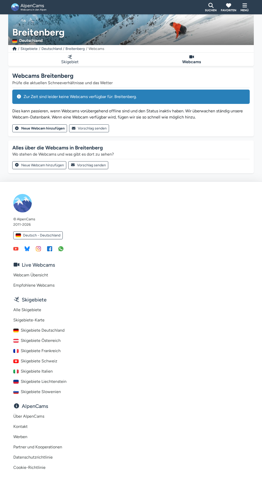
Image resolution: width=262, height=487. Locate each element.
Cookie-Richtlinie (29, 467)
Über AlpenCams (28, 416)
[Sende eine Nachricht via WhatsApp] (60, 248)
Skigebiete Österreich (41, 340)
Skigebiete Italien (37, 371)
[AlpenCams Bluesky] (27, 248)
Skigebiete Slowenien (41, 391)
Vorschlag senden (92, 128)
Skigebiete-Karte (29, 320)
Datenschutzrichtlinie (33, 457)
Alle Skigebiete (27, 309)
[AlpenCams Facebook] (49, 248)
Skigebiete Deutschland (42, 330)
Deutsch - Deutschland (41, 235)
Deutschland (51, 49)
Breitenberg (75, 49)
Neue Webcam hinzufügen (43, 128)
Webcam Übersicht (30, 275)
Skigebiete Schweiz (39, 361)
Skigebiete (29, 49)
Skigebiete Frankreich (41, 350)
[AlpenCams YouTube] (15, 248)
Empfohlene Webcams (33, 285)
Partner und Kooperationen (37, 447)
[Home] (14, 49)
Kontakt (20, 426)
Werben (20, 436)
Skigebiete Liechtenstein (44, 381)
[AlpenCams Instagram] (38, 248)
